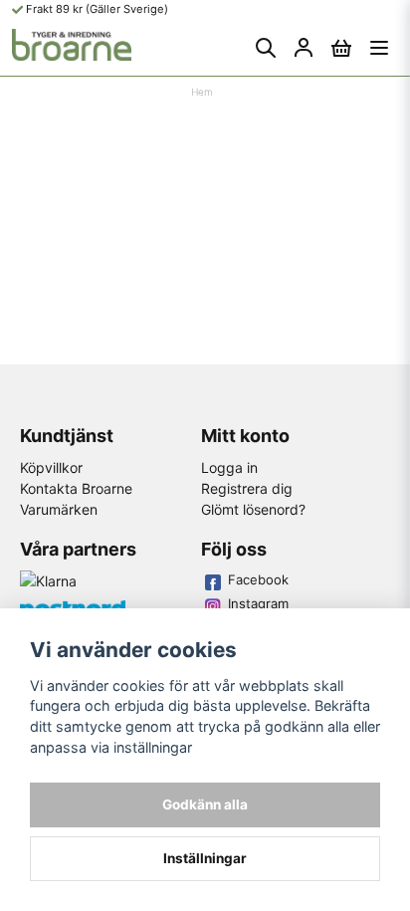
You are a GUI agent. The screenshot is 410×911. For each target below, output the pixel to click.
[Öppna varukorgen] (341, 48)
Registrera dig (247, 488)
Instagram (258, 603)
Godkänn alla (205, 804)
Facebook (258, 579)
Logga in (229, 467)
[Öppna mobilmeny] (379, 48)
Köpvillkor (51, 467)
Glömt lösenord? (253, 509)
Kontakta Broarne (76, 488)
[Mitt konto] (303, 48)
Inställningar (205, 858)
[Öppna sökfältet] (266, 48)
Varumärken (59, 509)
